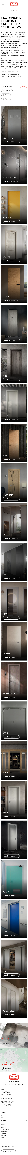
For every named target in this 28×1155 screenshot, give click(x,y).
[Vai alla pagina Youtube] (22, 1084)
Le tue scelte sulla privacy (14, 1145)
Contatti (3, 1137)
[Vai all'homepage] (14, 4)
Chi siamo (3, 1127)
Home (8, 10)
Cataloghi (3, 1135)
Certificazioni (4, 1131)
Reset (23, 87)
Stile (2, 1118)
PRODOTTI (4, 1109)
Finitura (3, 1115)
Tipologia (3, 1112)
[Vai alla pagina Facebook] (16, 1084)
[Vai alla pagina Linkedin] (19, 1084)
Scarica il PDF (7, 1043)
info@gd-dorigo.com (9, 1098)
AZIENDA (3, 1124)
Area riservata (7, 1151)
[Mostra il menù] (3, 4)
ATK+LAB (14, 1146)
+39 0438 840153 (7, 1097)
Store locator (7, 1068)
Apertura (3, 1120)
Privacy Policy (4, 1145)
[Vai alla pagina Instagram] (13, 1084)
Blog (2, 1139)
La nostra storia (5, 1129)
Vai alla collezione (9, 142)
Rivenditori (3, 1133)
